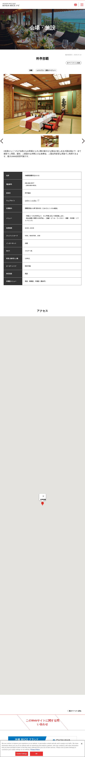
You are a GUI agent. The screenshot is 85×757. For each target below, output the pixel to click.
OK (36, 754)
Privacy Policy (35, 749)
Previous (2, 142)
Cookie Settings (22, 754)
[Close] (43, 496)
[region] (42, 748)
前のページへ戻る (75, 711)
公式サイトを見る (30, 201)
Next (83, 141)
